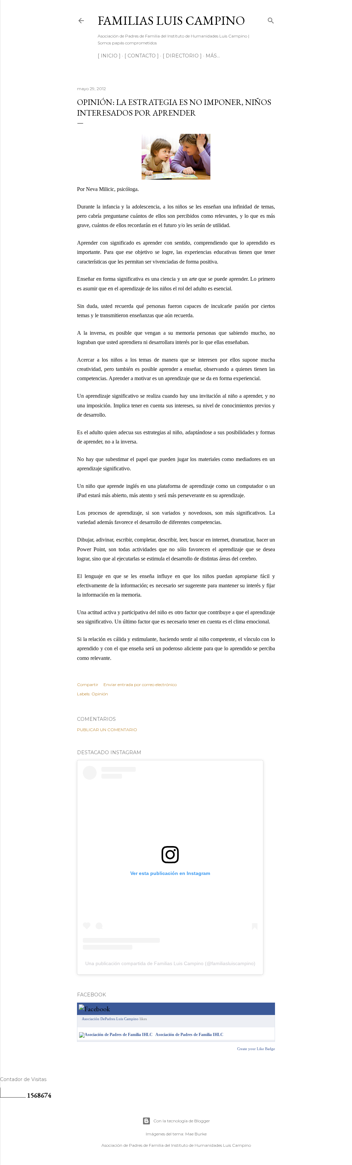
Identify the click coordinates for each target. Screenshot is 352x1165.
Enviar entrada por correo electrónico (140, 684)
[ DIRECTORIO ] (182, 56)
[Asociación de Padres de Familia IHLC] (116, 1034)
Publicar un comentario (107, 729)
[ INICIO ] (109, 56)
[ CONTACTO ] (141, 56)
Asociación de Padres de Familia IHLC (189, 1034)
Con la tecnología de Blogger (181, 1120)
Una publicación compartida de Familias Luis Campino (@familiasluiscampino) (170, 963)
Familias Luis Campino (171, 20)
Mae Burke (196, 1133)
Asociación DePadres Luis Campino (110, 1019)
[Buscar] (271, 19)
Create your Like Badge (256, 1049)
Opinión (99, 693)
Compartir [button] (87, 684)
